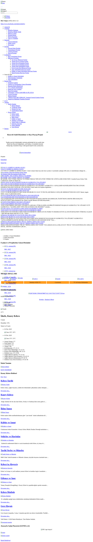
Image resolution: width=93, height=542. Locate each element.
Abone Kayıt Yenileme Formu (20, 64)
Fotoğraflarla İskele (17, 110)
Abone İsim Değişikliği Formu (20, 66)
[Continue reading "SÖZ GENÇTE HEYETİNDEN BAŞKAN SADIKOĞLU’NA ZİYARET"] (23, 182)
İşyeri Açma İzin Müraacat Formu (21, 68)
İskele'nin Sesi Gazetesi (14, 89)
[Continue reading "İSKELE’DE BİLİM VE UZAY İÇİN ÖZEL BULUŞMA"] (18, 215)
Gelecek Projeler (13, 51)
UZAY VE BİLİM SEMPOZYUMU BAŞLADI (15, 190)
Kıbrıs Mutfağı (16, 125)
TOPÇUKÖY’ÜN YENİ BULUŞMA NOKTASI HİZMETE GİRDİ (21, 210)
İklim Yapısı (15, 117)
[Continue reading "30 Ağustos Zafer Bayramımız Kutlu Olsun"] (14, 172)
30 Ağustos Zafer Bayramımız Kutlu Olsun (13, 174)
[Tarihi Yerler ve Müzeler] (8, 454)
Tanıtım (6, 102)
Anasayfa (7, 27)
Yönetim (6, 28)
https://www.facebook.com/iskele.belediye (13, 24)
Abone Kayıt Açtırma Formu (20, 61)
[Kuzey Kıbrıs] (5, 398)
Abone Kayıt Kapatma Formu (20, 63)
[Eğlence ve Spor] (6, 482)
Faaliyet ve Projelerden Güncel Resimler (19, 84)
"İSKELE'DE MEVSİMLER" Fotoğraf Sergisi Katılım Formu (26, 97)
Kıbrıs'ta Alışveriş (17, 124)
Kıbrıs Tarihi (15, 114)
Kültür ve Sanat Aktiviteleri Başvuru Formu (24, 71)
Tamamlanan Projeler (14, 50)
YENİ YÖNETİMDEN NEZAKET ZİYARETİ (15, 203)
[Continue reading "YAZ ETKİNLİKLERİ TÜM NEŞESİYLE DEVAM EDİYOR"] (20, 195)
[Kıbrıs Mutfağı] (6, 496)
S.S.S (6, 101)
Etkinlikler (4, 159)
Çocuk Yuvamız (12, 94)
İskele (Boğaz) (16, 105)
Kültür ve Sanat (16, 119)
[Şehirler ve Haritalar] (7, 440)
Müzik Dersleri (12, 96)
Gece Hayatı (15, 127)
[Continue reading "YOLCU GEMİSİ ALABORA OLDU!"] (13, 167)
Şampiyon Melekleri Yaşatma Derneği (19, 99)
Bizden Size (7, 81)
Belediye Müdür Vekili (14, 32)
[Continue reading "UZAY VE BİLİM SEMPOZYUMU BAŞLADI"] (16, 189)
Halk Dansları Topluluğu (15, 78)
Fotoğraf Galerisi (13, 83)
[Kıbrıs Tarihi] (5, 384)
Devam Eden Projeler (14, 48)
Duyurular (11, 45)
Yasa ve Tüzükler (13, 38)
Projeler (6, 46)
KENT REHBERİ (6, 370)
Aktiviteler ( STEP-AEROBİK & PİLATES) (21, 92)
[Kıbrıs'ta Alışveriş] (6, 468)
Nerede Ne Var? (16, 109)
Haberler (6, 40)
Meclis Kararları (12, 37)
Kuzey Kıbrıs (12, 112)
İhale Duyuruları (12, 91)
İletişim (6, 128)
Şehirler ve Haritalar (17, 120)
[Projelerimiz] (25, 152)
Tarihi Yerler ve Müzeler (19, 122)
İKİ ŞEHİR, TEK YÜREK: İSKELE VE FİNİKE (15, 177)
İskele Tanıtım (12, 104)
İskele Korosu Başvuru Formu (20, 73)
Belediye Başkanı (13, 30)
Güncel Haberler (13, 41)
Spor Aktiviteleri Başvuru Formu (21, 69)
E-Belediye (7, 55)
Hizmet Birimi (12, 35)
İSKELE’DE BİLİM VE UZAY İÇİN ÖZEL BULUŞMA (18, 217)
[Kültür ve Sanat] (6, 426)
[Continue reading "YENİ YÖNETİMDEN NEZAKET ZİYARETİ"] (15, 202)
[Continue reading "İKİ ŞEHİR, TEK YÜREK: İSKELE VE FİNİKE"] (16, 176)
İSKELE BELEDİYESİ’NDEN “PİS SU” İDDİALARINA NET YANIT (22, 223)
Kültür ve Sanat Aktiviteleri (16, 76)
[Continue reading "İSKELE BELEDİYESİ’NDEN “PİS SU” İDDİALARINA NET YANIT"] (23, 221)
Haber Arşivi (11, 43)
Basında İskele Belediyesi (15, 86)
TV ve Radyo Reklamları (15, 87)
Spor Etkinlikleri (12, 79)
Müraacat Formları (13, 58)
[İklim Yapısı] (5, 412)
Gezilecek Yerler (16, 107)
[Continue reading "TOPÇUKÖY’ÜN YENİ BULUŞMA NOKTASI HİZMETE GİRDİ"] (21, 208)
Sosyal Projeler (12, 53)
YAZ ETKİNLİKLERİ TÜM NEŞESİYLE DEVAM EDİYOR (19, 197)
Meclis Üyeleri (12, 33)
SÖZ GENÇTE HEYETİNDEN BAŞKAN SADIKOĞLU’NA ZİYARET (22, 184)
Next (5, 377)
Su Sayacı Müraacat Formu (19, 60)
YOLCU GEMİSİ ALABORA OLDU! (12, 169)
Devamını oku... (5, 391)
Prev (2, 377)
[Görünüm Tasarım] (6, 522)
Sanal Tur (3, 163)
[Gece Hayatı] (5, 510)
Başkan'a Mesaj (49, 299)
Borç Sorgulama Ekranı (15, 56)
